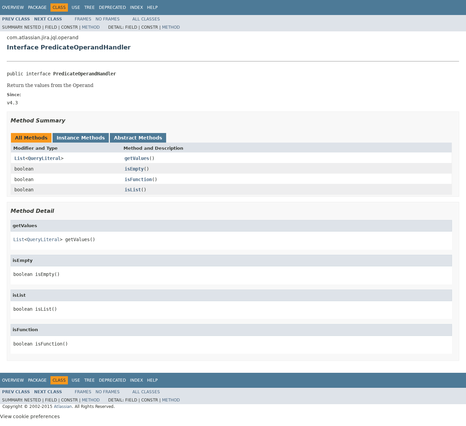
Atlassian (63, 406)
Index (136, 7)
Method (91, 27)
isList (133, 189)
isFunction (138, 179)
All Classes (146, 19)
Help (152, 7)
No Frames (108, 19)
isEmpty (134, 169)
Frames (83, 19)
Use (76, 7)
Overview (13, 7)
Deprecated (112, 7)
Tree (89, 7)
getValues (137, 158)
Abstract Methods (138, 138)
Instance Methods (81, 138)
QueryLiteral (44, 158)
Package (37, 7)
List (19, 158)
